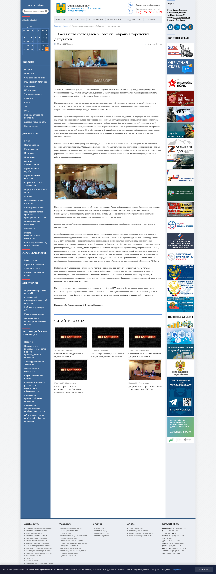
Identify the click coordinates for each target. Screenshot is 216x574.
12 (32, 42)
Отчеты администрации (31, 163)
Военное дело (31, 126)
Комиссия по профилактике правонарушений (42, 546)
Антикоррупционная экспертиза (34, 363)
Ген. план (150, 19)
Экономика (29, 85)
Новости (28, 61)
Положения (30, 157)
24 (24, 49)
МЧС (26, 110)
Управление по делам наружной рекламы (41, 553)
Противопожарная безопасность (141, 533)
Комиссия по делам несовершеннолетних (41, 548)
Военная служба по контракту (33, 116)
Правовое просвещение (69, 553)
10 (24, 42)
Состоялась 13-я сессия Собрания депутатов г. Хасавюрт (144, 355)
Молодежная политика (35, 81)
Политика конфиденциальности (140, 536)
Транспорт (30, 558)
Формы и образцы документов (33, 184)
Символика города (101, 531)
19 (32, 45)
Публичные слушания (68, 556)
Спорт (27, 102)
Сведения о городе (101, 533)
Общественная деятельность (36, 531)
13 (35, 42)
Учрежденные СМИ (136, 528)
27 (35, 49)
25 (28, 49)
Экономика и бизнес (33, 556)
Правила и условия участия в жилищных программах (79, 543)
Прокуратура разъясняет (69, 546)
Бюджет (28, 196)
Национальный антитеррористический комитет (35, 321)
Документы (30, 133)
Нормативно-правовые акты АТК (35, 292)
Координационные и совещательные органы (76, 551)
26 (32, 49)
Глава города (30, 260)
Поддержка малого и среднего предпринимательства (35, 214)
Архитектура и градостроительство (38, 551)
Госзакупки (29, 228)
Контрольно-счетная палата (34, 274)
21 (39, 45)
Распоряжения (31, 149)
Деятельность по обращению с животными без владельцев (48, 563)
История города (100, 528)
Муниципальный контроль (32, 177)
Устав (27, 140)
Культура (28, 98)
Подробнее (176, 569)
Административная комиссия (36, 541)
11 (28, 42)
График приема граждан (69, 531)
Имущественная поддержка (32, 223)
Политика (29, 73)
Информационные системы (138, 531)
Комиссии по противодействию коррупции (33, 398)
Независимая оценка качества (34, 202)
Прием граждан (66, 533)
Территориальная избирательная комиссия (41, 528)
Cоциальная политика (34, 77)
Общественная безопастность (37, 536)
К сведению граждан (34, 314)
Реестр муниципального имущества (32, 235)
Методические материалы (31, 370)
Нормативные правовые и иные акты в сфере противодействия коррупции (35, 352)
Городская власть (34, 252)
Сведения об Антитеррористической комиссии (35, 300)
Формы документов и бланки (34, 377)
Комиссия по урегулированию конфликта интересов (34, 408)
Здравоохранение (33, 94)
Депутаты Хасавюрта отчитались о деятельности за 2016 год (145, 388)
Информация (114, 19)
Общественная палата (34, 533)
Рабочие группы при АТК (34, 308)
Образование (30, 90)
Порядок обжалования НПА (35, 191)
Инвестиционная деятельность (37, 538)
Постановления (31, 144)
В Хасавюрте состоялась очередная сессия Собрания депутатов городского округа (68, 389)
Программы (29, 153)
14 (39, 42)
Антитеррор (30, 282)
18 (28, 45)
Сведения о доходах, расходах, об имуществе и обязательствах (34, 387)
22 (43, 45)
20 (35, 45)
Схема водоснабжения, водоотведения (35, 244)
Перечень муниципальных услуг (71, 541)
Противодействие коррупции (34, 333)
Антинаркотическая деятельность (38, 543)
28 (39, 49)
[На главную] (85, 8)
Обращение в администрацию (71, 528)
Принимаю (204, 570)
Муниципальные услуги (68, 538)
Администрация (32, 268)
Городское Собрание (34, 264)
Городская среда (133, 19)
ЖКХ (26, 106)
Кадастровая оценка (34, 207)
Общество (29, 69)
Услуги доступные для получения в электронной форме (80, 536)
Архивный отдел (32, 561)
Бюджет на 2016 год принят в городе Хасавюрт (68, 355)
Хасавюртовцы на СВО (35, 121)
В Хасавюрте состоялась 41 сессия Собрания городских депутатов (107, 355)
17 (24, 45)
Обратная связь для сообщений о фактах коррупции (34, 418)
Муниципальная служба (32, 170)
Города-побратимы (101, 536)
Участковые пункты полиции (70, 548)
